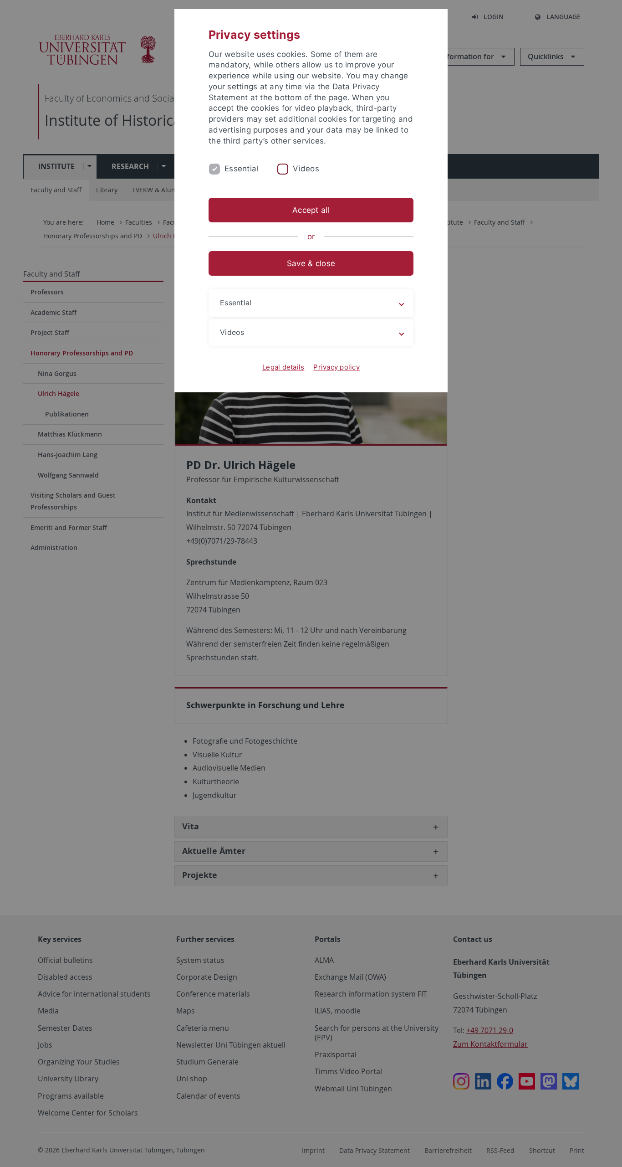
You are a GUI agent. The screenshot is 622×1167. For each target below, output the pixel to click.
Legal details (283, 367)
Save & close (311, 263)
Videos (306, 168)
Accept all (311, 210)
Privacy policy (336, 367)
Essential (241, 168)
